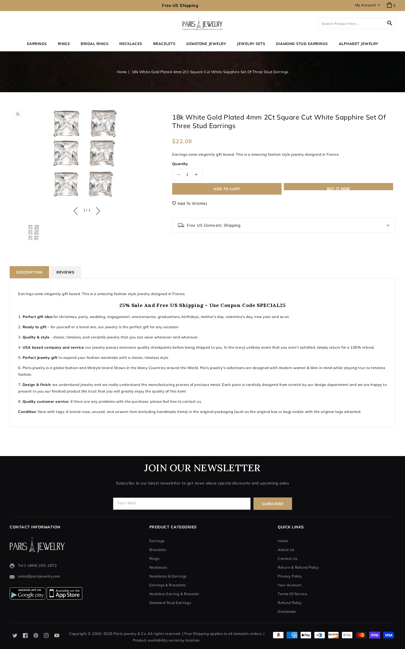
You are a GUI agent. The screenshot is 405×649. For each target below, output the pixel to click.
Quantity (180, 163)
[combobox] (356, 23)
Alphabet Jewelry (358, 43)
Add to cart (227, 189)
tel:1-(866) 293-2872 (37, 565)
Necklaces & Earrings (168, 576)
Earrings (37, 43)
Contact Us (287, 558)
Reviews (65, 272)
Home (122, 72)
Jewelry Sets (251, 43)
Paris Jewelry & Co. (130, 633)
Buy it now (338, 188)
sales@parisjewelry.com (39, 576)
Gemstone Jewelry (206, 43)
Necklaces (130, 43)
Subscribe (273, 504)
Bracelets (164, 43)
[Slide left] (77, 210)
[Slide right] (96, 210)
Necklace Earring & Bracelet (174, 594)
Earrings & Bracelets (167, 585)
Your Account (289, 585)
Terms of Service (292, 594)
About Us (286, 549)
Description (29, 272)
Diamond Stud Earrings (170, 602)
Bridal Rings (94, 43)
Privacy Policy (290, 576)
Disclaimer (287, 611)
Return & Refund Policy (298, 567)
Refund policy (290, 602)
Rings (64, 43)
